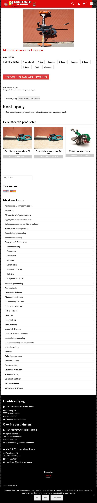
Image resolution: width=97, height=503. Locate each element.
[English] (7, 191)
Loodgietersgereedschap (15, 338)
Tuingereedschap (16, 90)
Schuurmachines (12, 360)
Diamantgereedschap (14, 297)
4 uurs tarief (28, 61)
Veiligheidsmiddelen (13, 378)
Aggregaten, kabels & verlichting (18, 219)
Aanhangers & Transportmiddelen (18, 205)
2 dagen (51, 61)
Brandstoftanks (11, 288)
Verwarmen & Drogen (14, 387)
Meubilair (10, 260)
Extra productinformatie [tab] (29, 98)
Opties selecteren (17, 156)
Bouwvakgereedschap (14, 283)
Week (37, 67)
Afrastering (9, 210)
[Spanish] (14, 191)
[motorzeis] (48, 28)
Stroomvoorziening (14, 269)
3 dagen (62, 61)
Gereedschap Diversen (14, 301)
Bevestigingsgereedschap (15, 233)
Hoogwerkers (10, 319)
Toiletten (10, 273)
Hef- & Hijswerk (11, 310)
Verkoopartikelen (12, 383)
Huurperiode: (11, 61)
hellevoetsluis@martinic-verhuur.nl (19, 442)
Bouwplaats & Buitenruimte (16, 242)
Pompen (8, 351)
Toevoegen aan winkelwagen (26, 76)
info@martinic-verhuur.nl (15, 419)
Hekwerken (11, 255)
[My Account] (79, 4)
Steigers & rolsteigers (14, 369)
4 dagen (74, 61)
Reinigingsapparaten (13, 356)
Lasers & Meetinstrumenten (16, 333)
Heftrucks (9, 315)
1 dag (40, 61)
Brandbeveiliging (13, 246)
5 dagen (85, 61)
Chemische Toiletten (13, 292)
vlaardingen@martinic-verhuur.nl (18, 462)
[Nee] (94, 495)
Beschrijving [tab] (11, 98)
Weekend (48, 67)
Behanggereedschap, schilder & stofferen (22, 224)
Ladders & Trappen (13, 328)
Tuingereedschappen (29, 90)
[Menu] (91, 4)
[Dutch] (4, 191)
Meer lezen (57, 498)
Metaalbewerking (12, 347)
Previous (5, 150)
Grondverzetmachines (14, 306)
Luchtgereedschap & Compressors (19, 342)
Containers (11, 251)
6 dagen (26, 67)
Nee (45, 498)
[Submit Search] (5, 178)
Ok (37, 498)
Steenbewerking (11, 365)
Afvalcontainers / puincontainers (18, 214)
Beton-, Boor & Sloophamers (17, 228)
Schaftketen (12, 264)
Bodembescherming (13, 237)
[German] (11, 191)
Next (92, 150)
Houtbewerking (11, 324)
